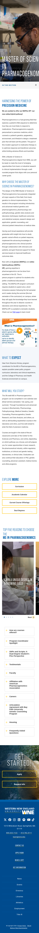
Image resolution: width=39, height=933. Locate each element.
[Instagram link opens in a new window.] (14, 818)
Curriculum (19, 486)
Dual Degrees (19, 510)
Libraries (19, 896)
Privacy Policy (22, 926)
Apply (19, 774)
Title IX (19, 914)
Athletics (19, 902)
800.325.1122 (11, 833)
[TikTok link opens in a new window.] (33, 818)
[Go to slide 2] (7, 617)
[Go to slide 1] (5, 617)
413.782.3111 (26, 833)
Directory (19, 890)
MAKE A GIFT (19, 860)
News (19, 879)
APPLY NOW (19, 853)
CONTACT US (19, 845)
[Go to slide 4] (11, 617)
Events (19, 885)
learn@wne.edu (19, 837)
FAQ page (16, 312)
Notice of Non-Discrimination (18, 928)
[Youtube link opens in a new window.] (28, 818)
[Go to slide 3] (9, 617)
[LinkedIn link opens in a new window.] (19, 818)
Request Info (19, 784)
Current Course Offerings (19, 502)
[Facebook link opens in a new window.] (9, 818)
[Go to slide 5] (13, 617)
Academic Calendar (19, 494)
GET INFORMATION (19, 867)
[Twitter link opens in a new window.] (5, 818)
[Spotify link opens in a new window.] (23, 818)
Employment (19, 908)
